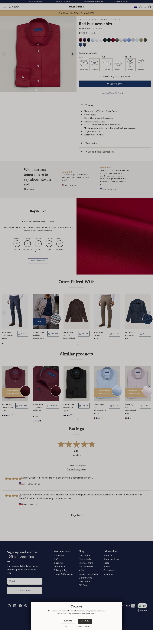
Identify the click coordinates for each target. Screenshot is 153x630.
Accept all (85, 621)
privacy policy (83, 626)
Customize (68, 621)
